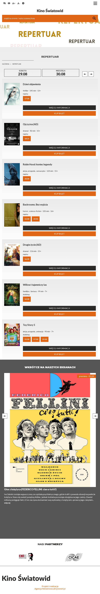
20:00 (26, 179)
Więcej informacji (59, 107)
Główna (5, 64)
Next (91, 74)
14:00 (26, 299)
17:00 (26, 98)
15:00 (26, 219)
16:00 (26, 259)
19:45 (35, 219)
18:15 (26, 138)
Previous (85, 74)
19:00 (44, 339)
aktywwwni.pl (59, 588)
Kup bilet (59, 113)
